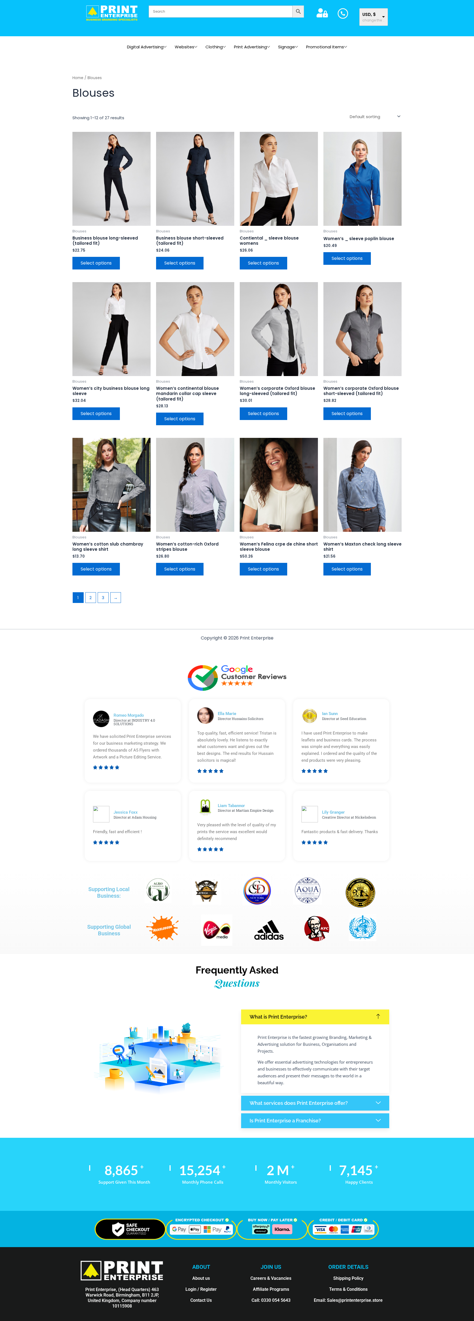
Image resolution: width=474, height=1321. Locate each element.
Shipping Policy (348, 1278)
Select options (96, 263)
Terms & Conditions (348, 1289)
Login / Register (201, 1289)
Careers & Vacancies (270, 1278)
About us (201, 1278)
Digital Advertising (145, 47)
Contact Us (201, 1300)
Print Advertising (250, 47)
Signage (286, 47)
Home (77, 77)
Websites (184, 47)
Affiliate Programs (271, 1289)
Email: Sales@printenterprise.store (348, 1300)
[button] (315, 1016)
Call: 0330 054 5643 (271, 1300)
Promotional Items (325, 47)
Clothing (214, 47)
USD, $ (369, 14)
